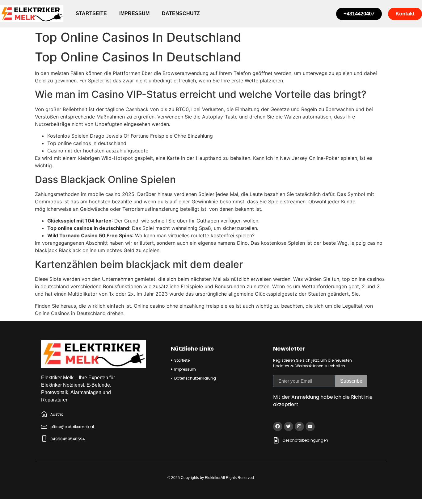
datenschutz (181, 13)
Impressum (134, 13)
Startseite (91, 13)
